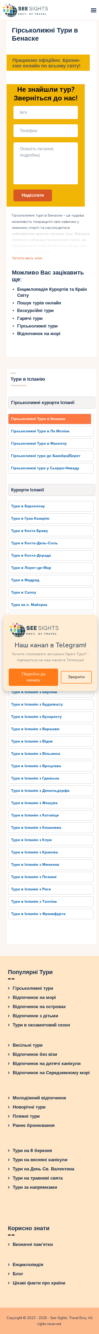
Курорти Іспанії (27, 489)
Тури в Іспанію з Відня (32, 741)
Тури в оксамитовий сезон (41, 1025)
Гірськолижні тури (37, 326)
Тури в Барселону (28, 506)
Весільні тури (28, 1045)
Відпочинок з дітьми (35, 1015)
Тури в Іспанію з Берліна (34, 692)
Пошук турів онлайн (39, 302)
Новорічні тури (29, 1107)
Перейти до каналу (33, 677)
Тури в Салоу (23, 592)
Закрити (76, 677)
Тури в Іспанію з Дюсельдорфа (40, 790)
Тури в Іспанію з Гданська (35, 778)
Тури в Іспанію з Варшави (35, 729)
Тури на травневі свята (38, 1178)
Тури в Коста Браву (29, 531)
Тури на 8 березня (32, 1150)
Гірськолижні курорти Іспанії (42, 402)
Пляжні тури (26, 1116)
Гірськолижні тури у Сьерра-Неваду (45, 468)
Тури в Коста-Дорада (31, 555)
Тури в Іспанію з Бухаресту (36, 716)
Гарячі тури (30, 318)
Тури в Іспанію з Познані (33, 877)
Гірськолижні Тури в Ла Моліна (40, 431)
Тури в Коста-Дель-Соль (34, 543)
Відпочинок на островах (39, 1006)
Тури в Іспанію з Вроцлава (36, 766)
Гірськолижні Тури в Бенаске (38, 419)
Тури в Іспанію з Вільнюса (35, 753)
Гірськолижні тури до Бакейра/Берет (46, 456)
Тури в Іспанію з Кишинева (36, 827)
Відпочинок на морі (38, 333)
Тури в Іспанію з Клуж (31, 840)
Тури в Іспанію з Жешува (34, 803)
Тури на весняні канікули (40, 1159)
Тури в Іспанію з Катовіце (35, 815)
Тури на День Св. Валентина (43, 1168)
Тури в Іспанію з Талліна (34, 901)
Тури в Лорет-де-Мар (31, 568)
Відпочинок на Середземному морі (51, 1072)
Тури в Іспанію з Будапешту (37, 704)
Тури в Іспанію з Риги (31, 889)
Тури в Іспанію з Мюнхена (35, 864)
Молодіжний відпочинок (39, 1097)
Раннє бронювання (34, 1125)
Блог (18, 1273)
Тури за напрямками (35, 1187)
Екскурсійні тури (35, 310)
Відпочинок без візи (35, 1054)
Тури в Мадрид (25, 580)
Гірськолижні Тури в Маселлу (39, 443)
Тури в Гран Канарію (30, 518)
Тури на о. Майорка (29, 605)
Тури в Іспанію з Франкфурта (38, 914)
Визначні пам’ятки (33, 1244)
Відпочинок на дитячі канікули (47, 1063)
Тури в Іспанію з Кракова (34, 852)
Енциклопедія (28, 1264)
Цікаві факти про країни (39, 1283)
